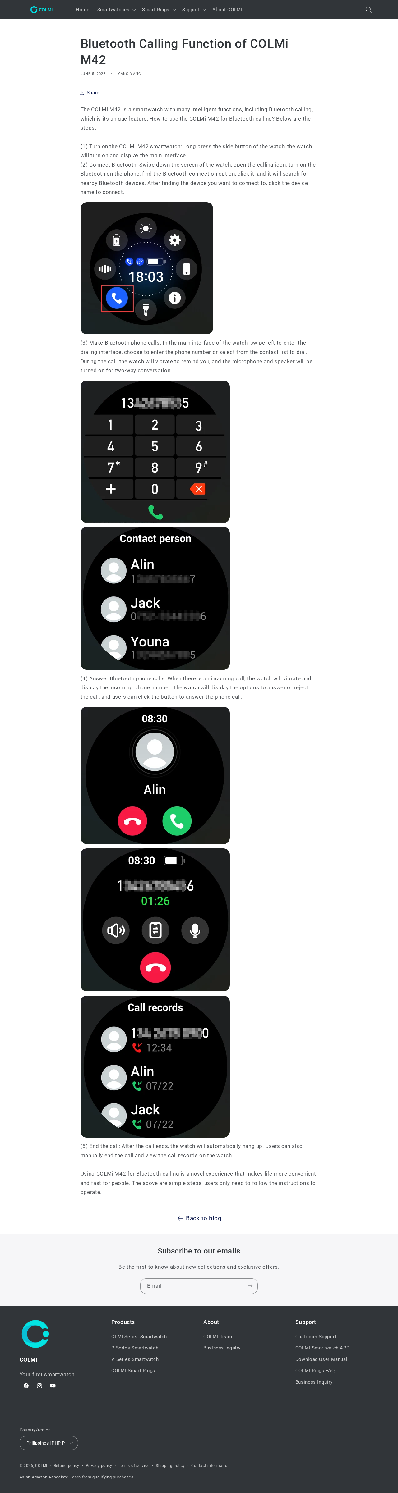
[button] (115, 9)
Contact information (210, 1465)
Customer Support (315, 1337)
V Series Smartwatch (135, 1360)
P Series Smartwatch (134, 1348)
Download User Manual (321, 1360)
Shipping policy (170, 1465)
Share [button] (93, 92)
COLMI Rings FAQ (315, 1371)
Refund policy (67, 1465)
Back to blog (204, 1218)
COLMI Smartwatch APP (322, 1348)
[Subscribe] (250, 1286)
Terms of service (134, 1465)
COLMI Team (217, 1337)
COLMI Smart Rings (133, 1371)
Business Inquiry (222, 1348)
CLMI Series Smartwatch (139, 1337)
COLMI (41, 1465)
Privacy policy (99, 1465)
